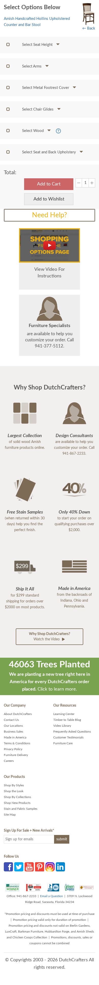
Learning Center (63, 714)
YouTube (29, 866)
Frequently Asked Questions (72, 731)
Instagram (50, 866)
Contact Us (11, 719)
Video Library (62, 725)
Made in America (15, 737)
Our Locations (13, 725)
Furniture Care (63, 743)
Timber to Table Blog (67, 719)
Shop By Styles (14, 785)
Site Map (10, 814)
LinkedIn (60, 866)
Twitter (18, 866)
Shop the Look (13, 791)
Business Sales (13, 731)
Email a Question (51, 896)
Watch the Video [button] (49, 636)
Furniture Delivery (16, 755)
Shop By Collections (17, 797)
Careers (9, 760)
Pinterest (39, 866)
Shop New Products (17, 802)
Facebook (8, 866)
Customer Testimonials (68, 737)
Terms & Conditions (17, 743)
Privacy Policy (13, 749)
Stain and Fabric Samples (20, 808)
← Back (88, 28)
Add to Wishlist (49, 199)
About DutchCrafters (18, 714)
